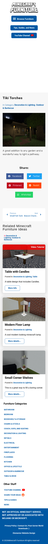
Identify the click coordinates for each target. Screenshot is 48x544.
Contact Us (22, 526)
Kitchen (8, 462)
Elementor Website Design (24, 533)
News (6, 505)
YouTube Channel (13, 490)
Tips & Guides (10, 500)
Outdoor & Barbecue (14, 471)
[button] (24, 19)
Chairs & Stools (12, 424)
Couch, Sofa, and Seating (16, 429)
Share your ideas (13, 495)
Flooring (8, 457)
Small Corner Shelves (19, 377)
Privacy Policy (11, 526)
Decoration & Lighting (15, 433)
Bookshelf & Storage (14, 419)
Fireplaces (9, 452)
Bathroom (9, 410)
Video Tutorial (37, 247)
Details (7, 438)
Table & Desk (10, 476)
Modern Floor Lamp (17, 324)
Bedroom (8, 414)
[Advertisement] (24, 67)
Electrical (9, 443)
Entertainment (11, 447)
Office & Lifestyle (13, 466)
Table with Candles (17, 271)
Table (35, 277)
